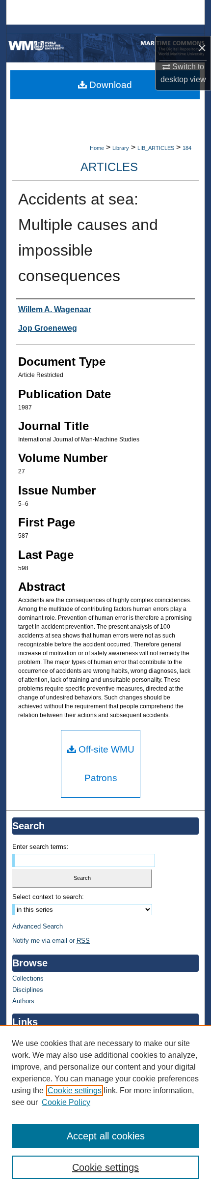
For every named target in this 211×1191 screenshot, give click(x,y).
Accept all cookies (106, 1136)
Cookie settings (75, 1090)
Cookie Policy (66, 1102)
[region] (105, 1108)
